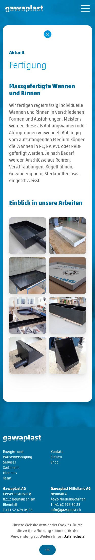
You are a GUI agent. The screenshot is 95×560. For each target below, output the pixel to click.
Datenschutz (74, 537)
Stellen (56, 457)
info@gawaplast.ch (66, 510)
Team (7, 478)
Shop (55, 463)
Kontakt (57, 452)
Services (9, 463)
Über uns (10, 473)
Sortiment (11, 468)
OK (47, 550)
